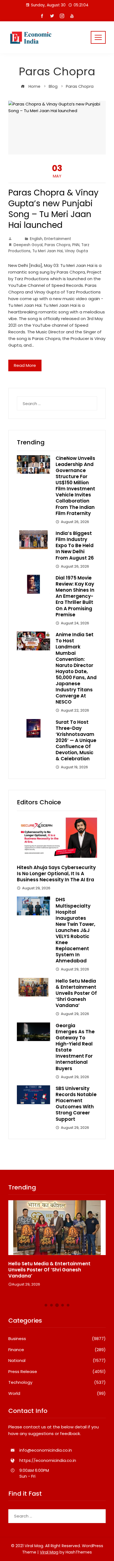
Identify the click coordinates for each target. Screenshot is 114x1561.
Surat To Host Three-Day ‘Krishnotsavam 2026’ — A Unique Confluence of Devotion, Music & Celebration (76, 740)
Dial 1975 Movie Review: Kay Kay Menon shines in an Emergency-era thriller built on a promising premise (75, 596)
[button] (46, 1305)
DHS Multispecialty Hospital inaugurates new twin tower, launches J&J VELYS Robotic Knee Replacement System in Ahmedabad (75, 930)
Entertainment (57, 238)
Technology (57, 1382)
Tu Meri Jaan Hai (47, 251)
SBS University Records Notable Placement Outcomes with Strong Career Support (76, 1103)
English (36, 238)
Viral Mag (49, 1552)
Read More (25, 365)
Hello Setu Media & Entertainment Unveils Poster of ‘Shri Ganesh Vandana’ (76, 993)
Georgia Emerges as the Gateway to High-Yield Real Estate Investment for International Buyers (75, 1047)
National (57, 1360)
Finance (57, 1350)
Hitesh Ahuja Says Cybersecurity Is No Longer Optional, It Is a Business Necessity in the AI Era (56, 873)
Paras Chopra (57, 245)
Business (57, 1338)
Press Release (57, 1371)
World (57, 1393)
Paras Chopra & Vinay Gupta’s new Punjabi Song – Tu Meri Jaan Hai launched (53, 209)
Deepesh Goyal (28, 245)
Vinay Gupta (76, 251)
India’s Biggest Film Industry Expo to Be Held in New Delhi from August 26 (75, 545)
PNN (75, 245)
